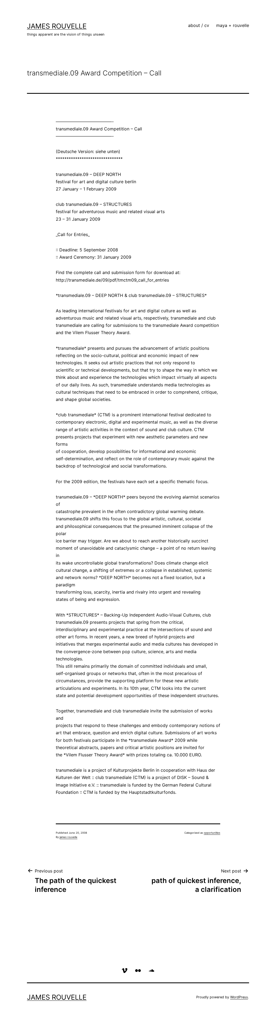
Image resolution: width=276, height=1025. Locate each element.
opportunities (212, 832)
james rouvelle (57, 26)
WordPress (239, 997)
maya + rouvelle (232, 25)
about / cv (198, 25)
